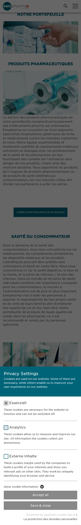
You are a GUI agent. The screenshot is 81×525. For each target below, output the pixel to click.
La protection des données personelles (50, 519)
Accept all (40, 495)
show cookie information (21, 486)
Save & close (41, 505)
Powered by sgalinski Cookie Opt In (51, 514)
